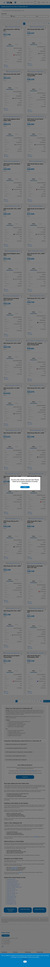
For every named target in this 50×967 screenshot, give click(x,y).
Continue (25, 487)
